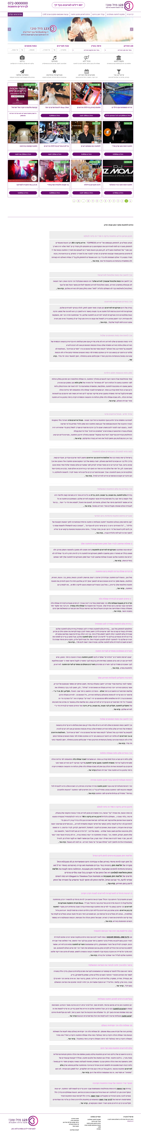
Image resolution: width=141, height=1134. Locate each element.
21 (78, 201)
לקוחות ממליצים (74, 1130)
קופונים (99, 1129)
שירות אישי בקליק (15, 14)
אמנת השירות (75, 1118)
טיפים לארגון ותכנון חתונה (80, 14)
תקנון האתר (75, 1126)
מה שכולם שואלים (74, 1124)
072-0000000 (18, 3)
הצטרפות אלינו (75, 1120)
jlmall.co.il (130, 1121)
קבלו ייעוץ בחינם (98, 14)
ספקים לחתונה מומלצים (116, 14)
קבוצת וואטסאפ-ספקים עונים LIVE (55, 14)
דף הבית (130, 14)
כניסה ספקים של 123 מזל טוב (71, 1122)
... (83, 201)
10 (88, 201)
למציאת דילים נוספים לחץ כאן (23, 1129)
